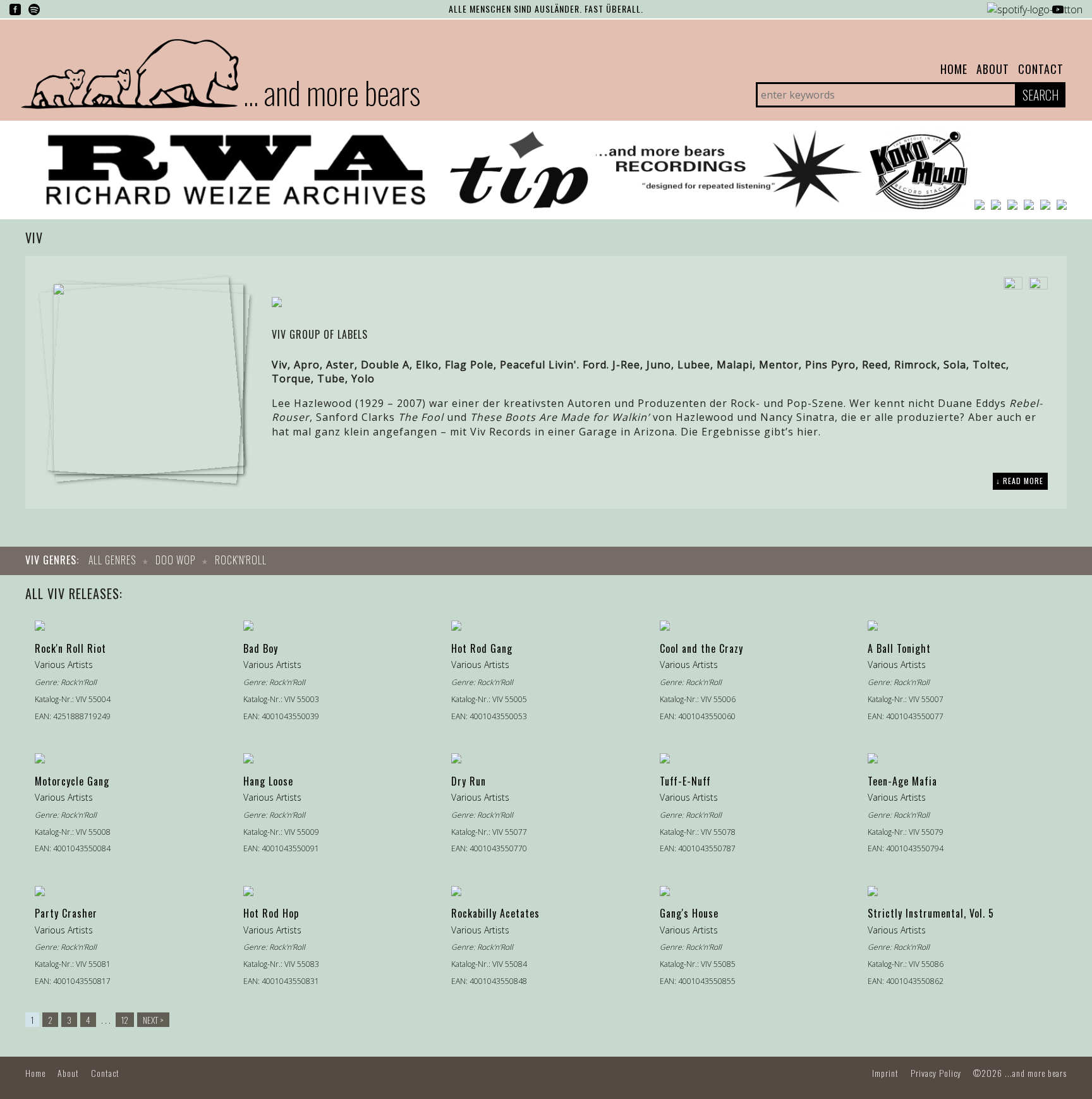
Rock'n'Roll (241, 560)
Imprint (885, 1072)
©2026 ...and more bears (1020, 1072)
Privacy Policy (936, 1072)
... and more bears (331, 91)
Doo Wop (175, 560)
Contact (1041, 69)
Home (954, 69)
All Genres (112, 560)
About (992, 69)
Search (1040, 94)
